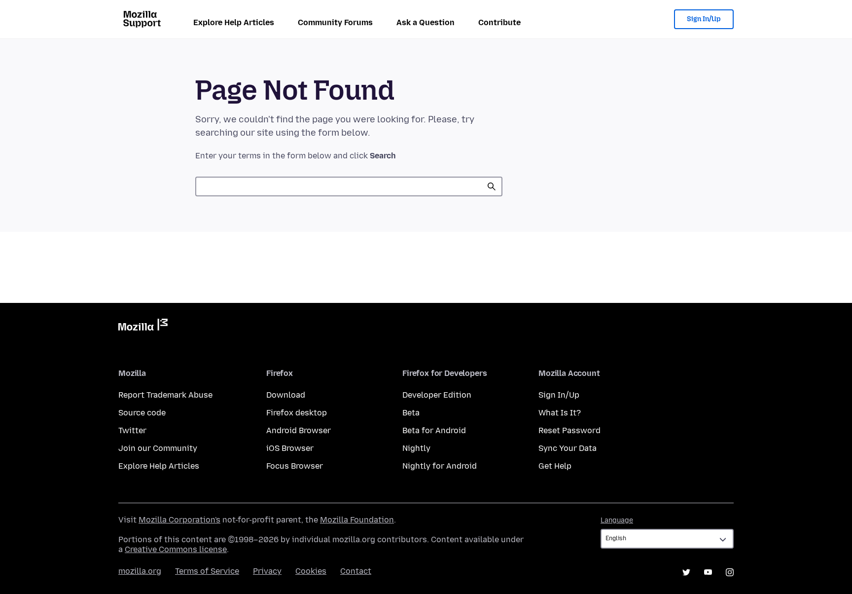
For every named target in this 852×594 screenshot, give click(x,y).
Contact (355, 571)
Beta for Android (434, 430)
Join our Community (157, 448)
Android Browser (298, 430)
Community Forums (335, 22)
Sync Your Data (567, 448)
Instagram (730, 572)
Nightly (416, 448)
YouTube (708, 572)
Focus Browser (294, 466)
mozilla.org (139, 571)
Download (285, 395)
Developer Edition (436, 395)
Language (617, 520)
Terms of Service (207, 571)
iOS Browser (290, 448)
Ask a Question (425, 22)
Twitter (132, 430)
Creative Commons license (176, 549)
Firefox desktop (296, 412)
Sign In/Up (704, 19)
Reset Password (569, 430)
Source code (142, 412)
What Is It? (559, 412)
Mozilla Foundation (357, 519)
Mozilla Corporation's (179, 519)
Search (491, 186)
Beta (411, 412)
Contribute (499, 22)
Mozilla (143, 326)
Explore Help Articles (233, 22)
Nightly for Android (439, 466)
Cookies (310, 571)
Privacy (267, 571)
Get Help (554, 466)
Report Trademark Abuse (165, 395)
